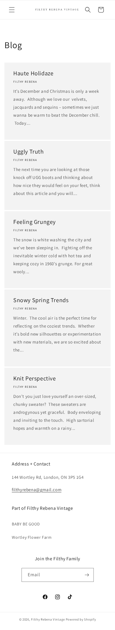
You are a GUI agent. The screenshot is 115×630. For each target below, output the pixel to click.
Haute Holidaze (33, 73)
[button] (11, 9)
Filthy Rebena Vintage (48, 619)
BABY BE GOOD (26, 524)
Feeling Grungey (34, 222)
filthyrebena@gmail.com (36, 489)
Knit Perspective (34, 378)
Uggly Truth (28, 151)
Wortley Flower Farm (32, 537)
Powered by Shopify (81, 619)
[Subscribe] (86, 575)
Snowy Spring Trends (40, 300)
